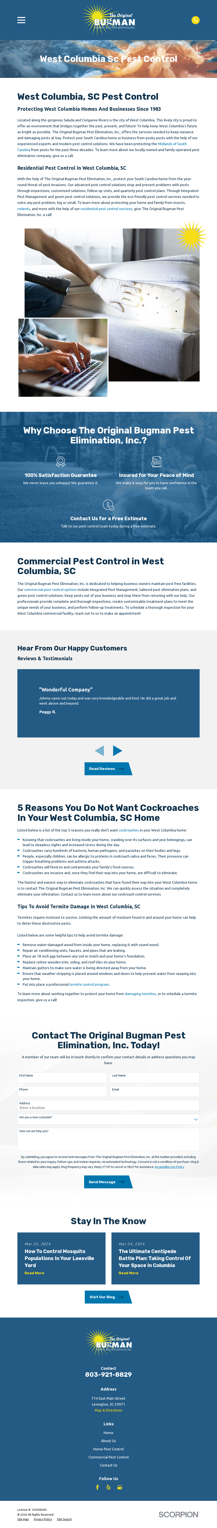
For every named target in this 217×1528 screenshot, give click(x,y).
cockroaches (129, 830)
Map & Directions (108, 1410)
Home (108, 1433)
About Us (108, 1441)
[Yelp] (108, 1487)
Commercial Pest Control (109, 1457)
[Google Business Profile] (119, 1487)
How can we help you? (34, 1131)
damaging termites (140, 994)
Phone (23, 1089)
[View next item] (117, 750)
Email (115, 1089)
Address (24, 1103)
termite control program (89, 984)
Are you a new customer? (35, 1117)
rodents (23, 209)
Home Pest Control (108, 1449)
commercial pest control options (50, 589)
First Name (26, 1075)
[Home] (108, 20)
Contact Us (108, 1465)
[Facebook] (97, 1487)
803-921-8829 (108, 1374)
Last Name (119, 1075)
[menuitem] (23, 1519)
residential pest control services (106, 209)
